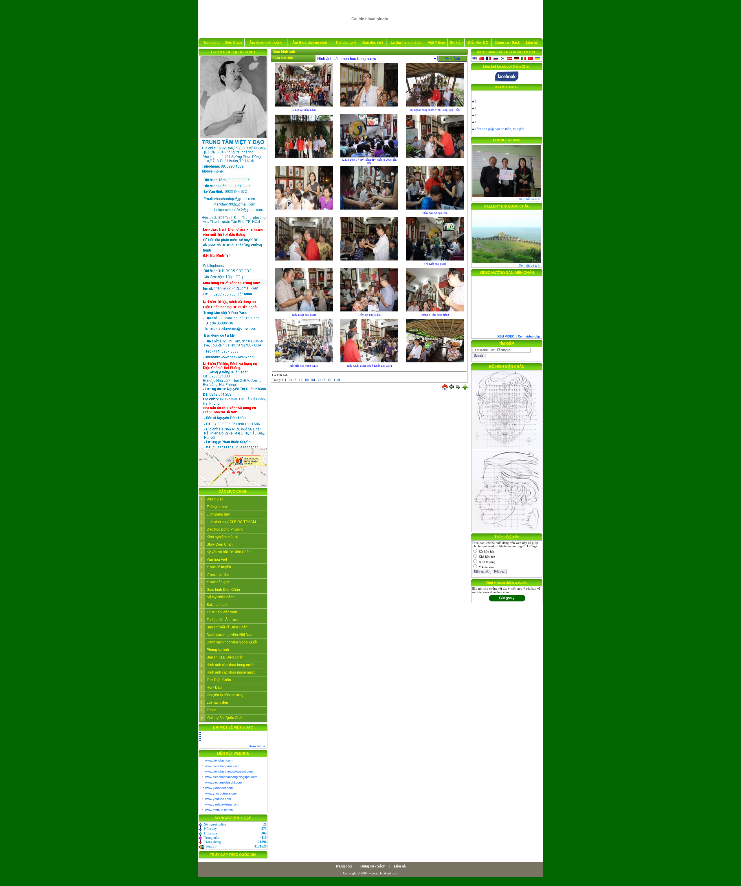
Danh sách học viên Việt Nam (230, 635)
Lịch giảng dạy (218, 514)
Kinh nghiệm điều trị (222, 537)
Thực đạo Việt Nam (222, 612)
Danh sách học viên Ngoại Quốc (232, 642)
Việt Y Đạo (436, 43)
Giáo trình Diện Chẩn (223, 590)
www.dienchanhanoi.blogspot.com (229, 771)
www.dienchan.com (218, 760)
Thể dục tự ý (345, 43)
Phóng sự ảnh (218, 650)
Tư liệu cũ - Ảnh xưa (223, 620)
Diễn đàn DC (478, 43)
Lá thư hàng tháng (406, 43)
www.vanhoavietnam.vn (222, 804)
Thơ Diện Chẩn (219, 680)
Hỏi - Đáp (214, 687)
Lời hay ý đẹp (217, 702)
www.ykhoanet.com (219, 788)
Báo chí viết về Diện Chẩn (227, 627)
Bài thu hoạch (217, 605)
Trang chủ (211, 43)
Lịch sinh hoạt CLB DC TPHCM (231, 522)
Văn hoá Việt (217, 559)
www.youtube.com (218, 799)
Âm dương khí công (266, 43)
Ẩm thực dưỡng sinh (309, 43)
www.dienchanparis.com (222, 766)
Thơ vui (213, 710)
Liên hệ (532, 43)
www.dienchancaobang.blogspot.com (231, 777)
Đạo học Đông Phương (225, 529)
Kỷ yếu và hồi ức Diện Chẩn (229, 552)
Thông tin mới (217, 507)
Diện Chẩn (233, 43)
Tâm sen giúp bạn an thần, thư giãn (499, 122)
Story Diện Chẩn (220, 544)
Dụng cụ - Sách (507, 43)
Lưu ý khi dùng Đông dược (493, 129)
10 (337, 379)
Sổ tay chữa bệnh (220, 597)
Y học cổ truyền (219, 567)
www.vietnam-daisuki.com (223, 782)
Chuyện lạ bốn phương (225, 695)
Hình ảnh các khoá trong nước (230, 665)
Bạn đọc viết (372, 43)
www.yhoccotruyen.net (221, 793)
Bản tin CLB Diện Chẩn (225, 657)
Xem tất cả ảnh (529, 199)
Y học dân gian (218, 582)
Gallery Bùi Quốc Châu (225, 718)
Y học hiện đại (218, 575)
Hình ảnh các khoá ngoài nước (231, 672)
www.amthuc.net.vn (219, 810)
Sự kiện (456, 43)
